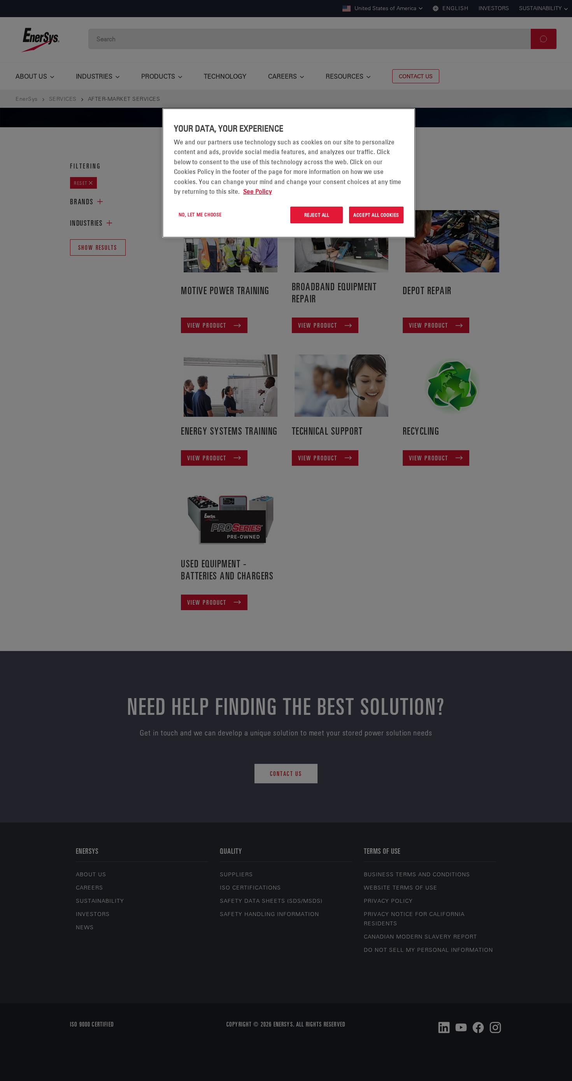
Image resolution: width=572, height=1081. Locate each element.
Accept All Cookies (376, 215)
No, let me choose (200, 214)
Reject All (316, 215)
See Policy (257, 191)
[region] (288, 173)
